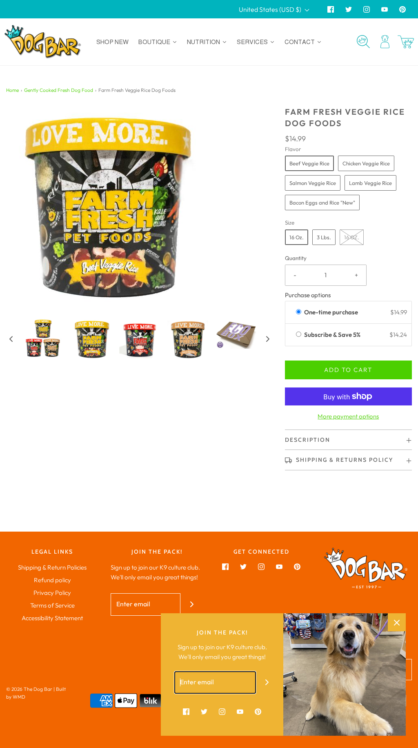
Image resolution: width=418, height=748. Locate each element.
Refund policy (52, 580)
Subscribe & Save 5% (333, 334)
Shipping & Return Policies (52, 567)
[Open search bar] (363, 42)
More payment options (348, 416)
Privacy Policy (52, 593)
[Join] (191, 604)
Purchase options (308, 295)
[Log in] (384, 41)
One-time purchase (331, 312)
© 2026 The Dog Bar (29, 689)
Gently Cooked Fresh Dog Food (58, 90)
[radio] (298, 312)
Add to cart (348, 370)
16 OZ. (351, 237)
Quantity (296, 258)
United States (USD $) (270, 9)
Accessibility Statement (52, 618)
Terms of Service (52, 605)
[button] (11, 339)
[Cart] (406, 42)
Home (12, 90)
